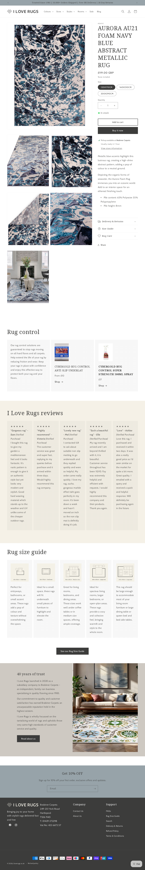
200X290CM (107, 93)
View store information (111, 148)
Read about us (28, 738)
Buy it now (117, 130)
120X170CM (106, 87)
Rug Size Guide (113, 816)
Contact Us (78, 811)
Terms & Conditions (115, 836)
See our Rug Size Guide (72, 651)
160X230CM (126, 87)
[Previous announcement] (8, 2)
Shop (57, 381)
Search (109, 821)
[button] (48, 11)
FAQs (108, 811)
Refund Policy (112, 831)
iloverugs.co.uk (19, 863)
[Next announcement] (137, 2)
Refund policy (33, 863)
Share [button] (103, 245)
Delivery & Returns (114, 826)
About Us (77, 816)
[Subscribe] (95, 788)
